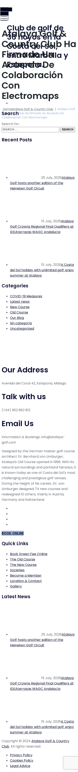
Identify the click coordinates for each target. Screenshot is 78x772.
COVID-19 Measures (26, 296)
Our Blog (17, 317)
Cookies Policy (21, 760)
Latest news (20, 301)
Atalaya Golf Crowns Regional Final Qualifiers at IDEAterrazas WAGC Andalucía (42, 226)
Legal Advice (20, 765)
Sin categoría (21, 323)
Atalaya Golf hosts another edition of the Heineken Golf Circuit (42, 183)
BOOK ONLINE (13, 533)
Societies (17, 570)
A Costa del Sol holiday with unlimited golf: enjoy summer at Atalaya (42, 270)
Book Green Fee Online (28, 554)
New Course (20, 307)
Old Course (19, 312)
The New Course (23, 564)
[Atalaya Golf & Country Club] (38, 9)
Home (27, 109)
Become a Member (26, 575)
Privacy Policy (21, 755)
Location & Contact (26, 581)
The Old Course (22, 559)
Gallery (16, 586)
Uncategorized (22, 328)
